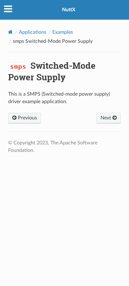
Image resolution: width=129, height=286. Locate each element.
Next (106, 117)
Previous (27, 117)
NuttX (68, 9)
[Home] (10, 32)
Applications (32, 32)
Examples (62, 32)
